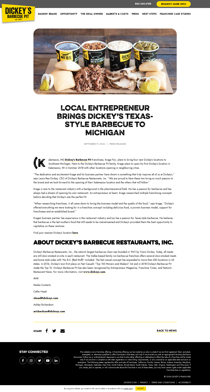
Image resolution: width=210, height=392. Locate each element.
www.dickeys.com (94, 272)
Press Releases (117, 144)
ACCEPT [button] (141, 388)
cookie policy (128, 388)
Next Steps (149, 14)
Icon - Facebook (22, 360)
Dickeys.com (130, 382)
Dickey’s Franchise (18, 14)
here (75, 233)
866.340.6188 (143, 4)
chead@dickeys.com (45, 298)
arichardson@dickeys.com (49, 311)
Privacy (144, 382)
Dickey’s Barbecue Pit (78, 160)
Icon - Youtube (47, 360)
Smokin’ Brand (47, 14)
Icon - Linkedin (56, 360)
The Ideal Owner (92, 14)
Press (135, 14)
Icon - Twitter (39, 360)
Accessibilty (184, 382)
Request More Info (173, 4)
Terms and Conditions (163, 382)
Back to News (167, 331)
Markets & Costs (117, 14)
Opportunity (68, 14)
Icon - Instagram (31, 360)
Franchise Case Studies (175, 14)
